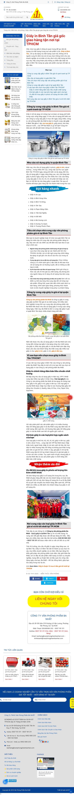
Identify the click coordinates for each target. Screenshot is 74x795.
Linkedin (49, 583)
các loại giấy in (47, 123)
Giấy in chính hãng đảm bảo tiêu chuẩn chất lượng (47, 90)
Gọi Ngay (63, 12)
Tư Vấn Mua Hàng (10, 765)
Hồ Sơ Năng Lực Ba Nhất (12, 761)
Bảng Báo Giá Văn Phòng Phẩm (47, 733)
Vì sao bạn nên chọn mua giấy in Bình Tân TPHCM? (45, 87)
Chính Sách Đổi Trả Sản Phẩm (47, 726)
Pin (63, 579)
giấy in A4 (38, 351)
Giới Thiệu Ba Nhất (10, 758)
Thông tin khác (11, 64)
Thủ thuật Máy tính (12, 67)
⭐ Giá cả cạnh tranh (11, 776)
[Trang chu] (49, 2)
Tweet (51, 579)
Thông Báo (9, 60)
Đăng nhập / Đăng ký (63, 2)
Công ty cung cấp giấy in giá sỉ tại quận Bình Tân (45, 85)
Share (37, 579)
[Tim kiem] (27, 17)
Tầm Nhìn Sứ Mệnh (12, 57)
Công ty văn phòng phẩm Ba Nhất (38, 300)
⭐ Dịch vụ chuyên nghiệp (12, 772)
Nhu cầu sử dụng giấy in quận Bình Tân (41, 78)
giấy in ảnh (60, 167)
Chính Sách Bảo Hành (44, 722)
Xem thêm (8, 679)
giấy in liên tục (57, 351)
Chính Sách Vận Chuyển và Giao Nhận (50, 729)
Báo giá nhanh (42, 737)
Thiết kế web (61, 790)
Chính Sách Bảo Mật (44, 719)
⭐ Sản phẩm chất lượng (12, 769)
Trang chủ (7, 30)
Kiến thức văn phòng (17, 30)
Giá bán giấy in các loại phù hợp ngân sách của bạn (48, 92)
